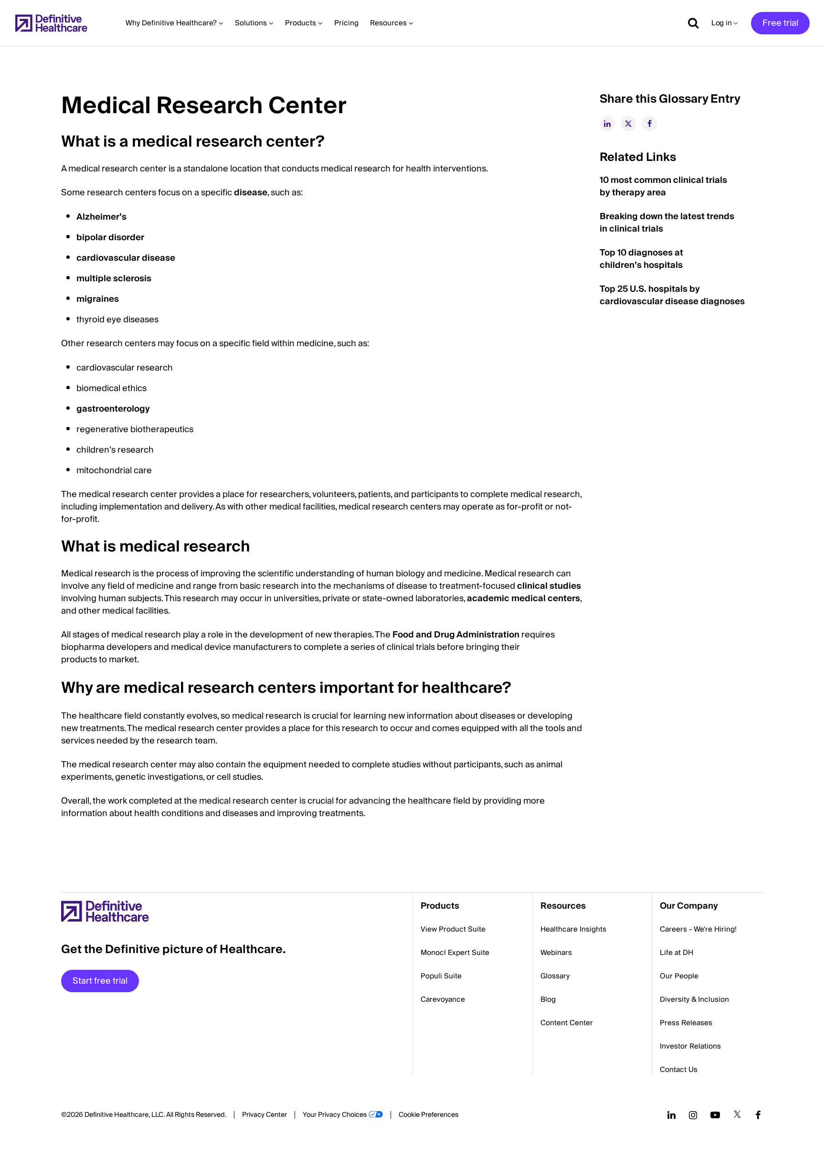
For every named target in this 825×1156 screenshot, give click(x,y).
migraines (97, 299)
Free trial (780, 23)
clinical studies (549, 586)
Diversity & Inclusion (694, 999)
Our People (679, 976)
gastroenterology (113, 409)
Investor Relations (690, 1046)
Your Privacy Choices (335, 1115)
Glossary (555, 976)
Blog (548, 999)
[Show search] (689, 22)
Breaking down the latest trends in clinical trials (667, 222)
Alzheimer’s (101, 217)
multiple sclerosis (113, 278)
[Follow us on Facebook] (758, 1115)
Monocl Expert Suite (455, 952)
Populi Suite (441, 976)
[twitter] (628, 123)
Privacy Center (264, 1115)
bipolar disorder (110, 237)
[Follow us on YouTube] (715, 1115)
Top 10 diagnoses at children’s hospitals (641, 259)
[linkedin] (607, 123)
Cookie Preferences (428, 1115)
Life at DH (676, 952)
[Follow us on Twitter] (737, 1115)
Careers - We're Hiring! (698, 929)
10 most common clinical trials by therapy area (663, 186)
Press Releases (686, 1023)
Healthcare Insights (573, 929)
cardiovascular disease (125, 258)
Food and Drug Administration (455, 634)
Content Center (566, 1023)
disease (250, 192)
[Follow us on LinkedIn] (671, 1115)
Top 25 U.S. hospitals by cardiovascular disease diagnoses (672, 295)
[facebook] (649, 123)
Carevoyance (443, 999)
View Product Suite (453, 929)
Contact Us (679, 1069)
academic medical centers (523, 598)
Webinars (556, 952)
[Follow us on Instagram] (693, 1115)
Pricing (346, 23)
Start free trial (100, 981)
